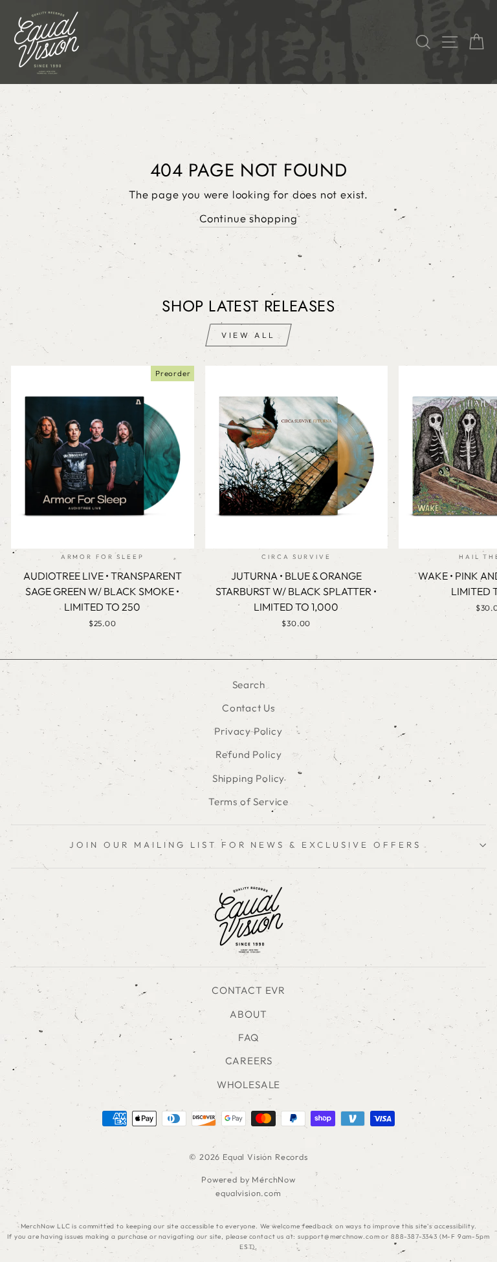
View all (248, 335)
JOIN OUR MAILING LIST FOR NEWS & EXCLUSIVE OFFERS (245, 844)
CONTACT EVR (248, 990)
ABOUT (248, 1014)
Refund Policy (248, 754)
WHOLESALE (248, 1084)
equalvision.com (248, 1193)
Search (248, 684)
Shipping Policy (248, 778)
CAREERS (248, 1061)
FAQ (248, 1037)
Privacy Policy (248, 731)
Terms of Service (248, 801)
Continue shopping (248, 218)
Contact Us (248, 708)
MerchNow (274, 1179)
